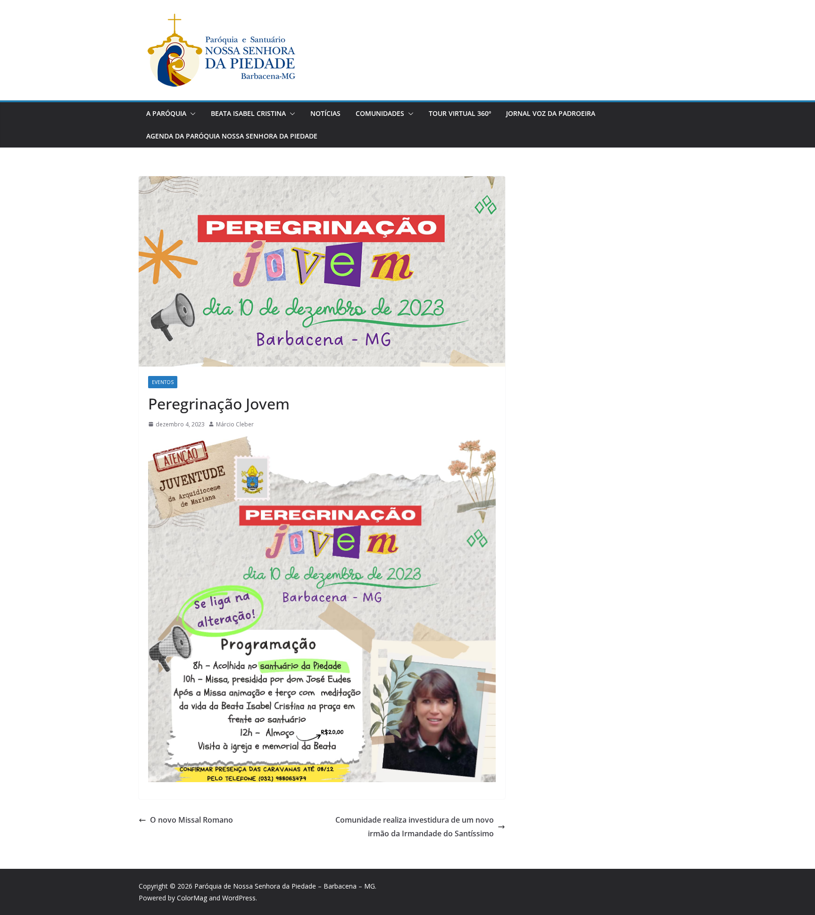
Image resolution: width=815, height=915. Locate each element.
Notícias (325, 113)
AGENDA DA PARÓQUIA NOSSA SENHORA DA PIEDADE (231, 135)
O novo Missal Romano (191, 820)
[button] (191, 113)
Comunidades (380, 113)
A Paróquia (166, 113)
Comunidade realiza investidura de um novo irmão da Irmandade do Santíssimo (414, 827)
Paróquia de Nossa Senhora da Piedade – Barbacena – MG (284, 886)
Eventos (163, 382)
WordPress (239, 897)
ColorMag (192, 897)
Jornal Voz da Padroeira (550, 113)
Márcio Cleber (235, 424)
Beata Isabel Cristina (248, 113)
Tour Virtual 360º (460, 113)
